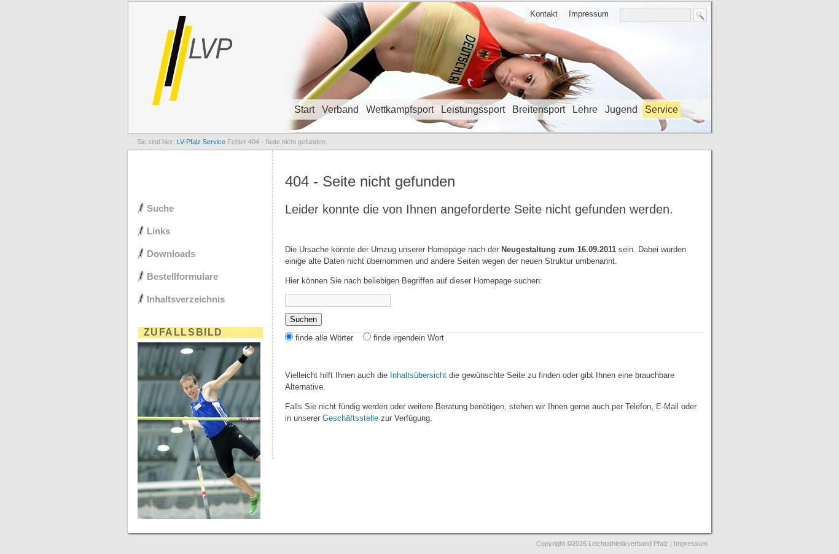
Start (304, 109)
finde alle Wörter (324, 337)
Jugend (621, 109)
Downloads (171, 253)
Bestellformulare (182, 276)
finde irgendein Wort (408, 337)
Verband (340, 109)
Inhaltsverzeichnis (186, 299)
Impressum (589, 13)
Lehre (585, 109)
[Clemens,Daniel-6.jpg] (199, 516)
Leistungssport (473, 109)
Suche (160, 208)
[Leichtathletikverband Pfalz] (419, 132)
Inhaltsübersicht (418, 375)
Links (158, 231)
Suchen (303, 319)
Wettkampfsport (400, 109)
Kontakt (544, 13)
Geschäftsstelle (350, 418)
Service (661, 109)
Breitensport (538, 109)
